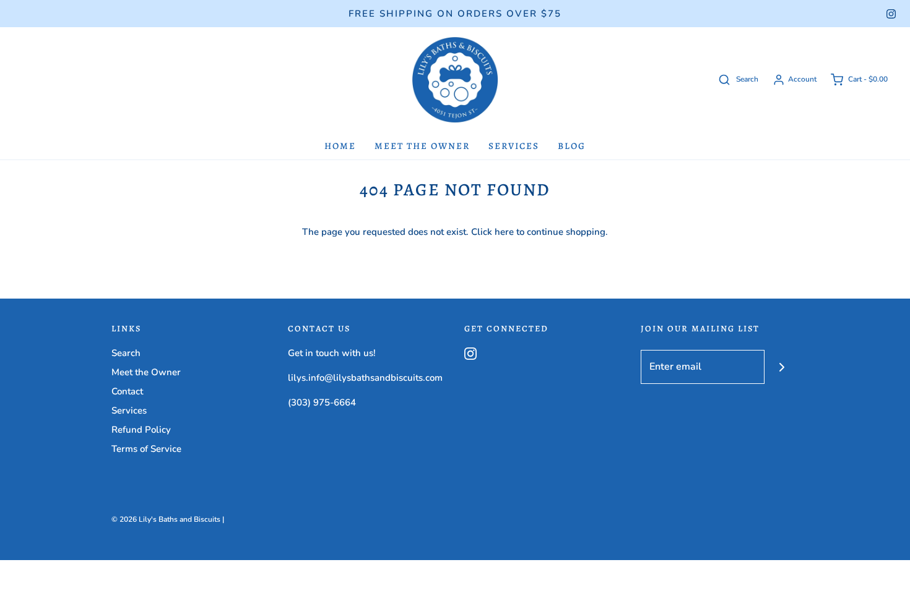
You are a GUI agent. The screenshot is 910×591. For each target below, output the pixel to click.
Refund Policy (141, 429)
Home (340, 146)
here (504, 232)
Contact (127, 391)
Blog (572, 146)
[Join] (782, 367)
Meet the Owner (422, 146)
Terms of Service (146, 449)
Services (513, 146)
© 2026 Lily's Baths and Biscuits (165, 519)
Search (126, 353)
